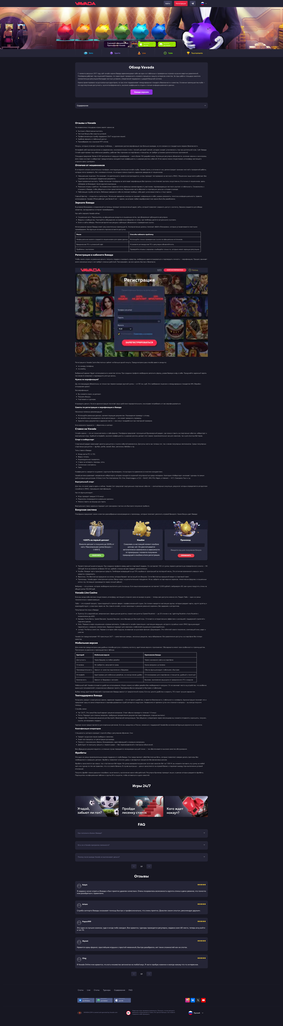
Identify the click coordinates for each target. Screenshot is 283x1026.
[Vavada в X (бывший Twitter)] (198, 1000)
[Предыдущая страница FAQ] (134, 866)
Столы (96, 990)
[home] (85, 3)
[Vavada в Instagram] (187, 1000)
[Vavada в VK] (193, 1000)
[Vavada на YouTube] (203, 1000)
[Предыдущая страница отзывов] (134, 974)
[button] (280, 28)
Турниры (107, 990)
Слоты (80, 990)
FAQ (130, 990)
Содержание (119, 990)
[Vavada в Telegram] (193, 3)
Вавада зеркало (141, 92)
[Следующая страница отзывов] (149, 974)
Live (88, 990)
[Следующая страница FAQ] (149, 866)
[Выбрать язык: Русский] (204, 3)
